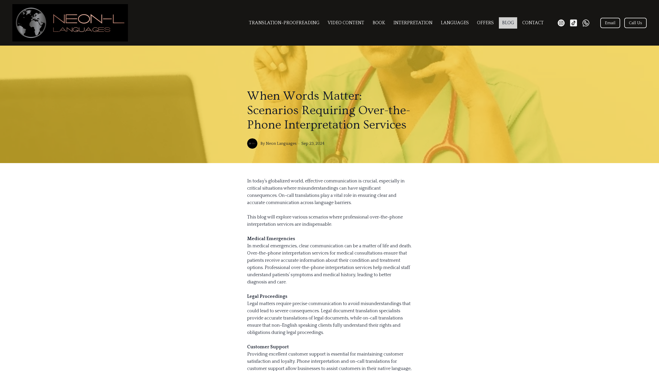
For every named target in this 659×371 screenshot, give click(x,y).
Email (610, 23)
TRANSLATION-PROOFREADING (284, 23)
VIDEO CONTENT (346, 23)
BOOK (378, 23)
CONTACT (533, 23)
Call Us (635, 23)
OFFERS (485, 23)
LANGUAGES (455, 23)
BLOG (508, 23)
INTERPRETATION (412, 23)
